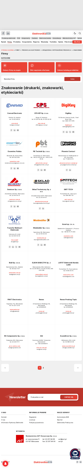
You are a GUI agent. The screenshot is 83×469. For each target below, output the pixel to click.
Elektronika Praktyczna (65, 423)
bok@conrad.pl (14, 125)
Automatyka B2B (63, 417)
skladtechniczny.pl (41, 201)
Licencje (32, 420)
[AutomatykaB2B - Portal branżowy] (43, 462)
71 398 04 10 (69, 159)
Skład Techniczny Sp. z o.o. (41, 190)
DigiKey (68, 113)
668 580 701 (69, 195)
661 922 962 (16, 157)
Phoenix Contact (68, 151)
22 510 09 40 (42, 234)
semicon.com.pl (14, 199)
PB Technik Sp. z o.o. (41, 151)
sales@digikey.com (68, 126)
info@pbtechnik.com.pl (41, 165)
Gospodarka (27, 42)
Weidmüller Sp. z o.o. (41, 228)
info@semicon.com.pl (14, 201)
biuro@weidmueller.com (41, 239)
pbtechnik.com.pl (41, 163)
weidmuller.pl (41, 238)
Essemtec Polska (14, 151)
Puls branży (69, 42)
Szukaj (72, 79)
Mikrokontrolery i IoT (69, 38)
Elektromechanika (45, 38)
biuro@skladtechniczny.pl (41, 203)
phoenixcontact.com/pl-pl (68, 163)
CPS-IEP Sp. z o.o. (41, 113)
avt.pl (60, 441)
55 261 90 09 (47, 119)
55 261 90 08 (38, 119)
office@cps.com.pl (41, 125)
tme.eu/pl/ (14, 240)
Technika (53, 42)
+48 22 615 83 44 (38, 157)
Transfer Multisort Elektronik (14, 229)
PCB (18, 38)
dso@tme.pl (14, 241)
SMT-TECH (68, 189)
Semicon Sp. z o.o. (14, 189)
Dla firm (77, 42)
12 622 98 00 (16, 119)
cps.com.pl (41, 123)
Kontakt (4, 417)
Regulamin (32, 417)
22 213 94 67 (42, 197)
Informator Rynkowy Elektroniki (12, 423)
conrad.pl (14, 123)
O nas (3, 420)
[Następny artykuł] (78, 368)
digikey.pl (68, 125)
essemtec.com (14, 161)
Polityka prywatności (36, 423)
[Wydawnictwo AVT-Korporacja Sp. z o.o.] (20, 439)
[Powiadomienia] (5, 463)
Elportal (59, 420)
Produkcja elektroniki (8, 38)
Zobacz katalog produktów (67, 70)
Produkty (17, 42)
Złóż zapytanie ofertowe (39, 70)
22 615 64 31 (16, 195)
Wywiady (44, 42)
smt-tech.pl (68, 199)
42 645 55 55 (15, 236)
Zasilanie (35, 38)
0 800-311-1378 (69, 121)
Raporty (36, 42)
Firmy (9, 42)
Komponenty (26, 38)
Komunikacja (57, 38)
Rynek (3, 42)
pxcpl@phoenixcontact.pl (68, 165)
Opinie (60, 42)
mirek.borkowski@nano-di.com (14, 163)
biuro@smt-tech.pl (68, 201)
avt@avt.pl (62, 439)
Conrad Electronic (14, 113)
